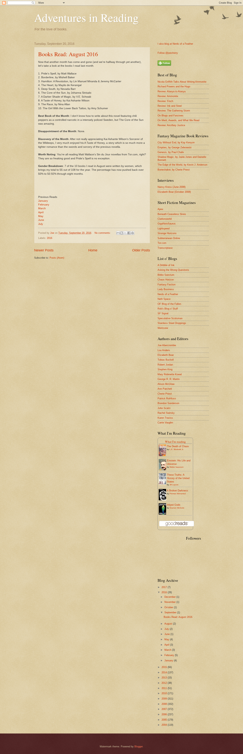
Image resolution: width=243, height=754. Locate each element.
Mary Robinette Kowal (170, 374)
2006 (165, 714)
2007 (165, 709)
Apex (160, 209)
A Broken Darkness (177, 490)
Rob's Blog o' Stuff (168, 308)
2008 (165, 704)
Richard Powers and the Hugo (174, 86)
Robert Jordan (165, 364)
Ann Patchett (165, 388)
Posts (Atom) (57, 257)
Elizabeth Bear (166, 355)
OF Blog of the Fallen (169, 303)
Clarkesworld (165, 218)
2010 (165, 693)
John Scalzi (164, 408)
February (44, 204)
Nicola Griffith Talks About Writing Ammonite (182, 81)
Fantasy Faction (166, 284)
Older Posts (141, 250)
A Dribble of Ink (166, 265)
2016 (49, 238)
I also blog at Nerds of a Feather (175, 43)
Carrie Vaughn (165, 422)
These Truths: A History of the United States (178, 478)
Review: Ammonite (168, 96)
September (170, 612)
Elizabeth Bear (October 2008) (174, 191)
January (43, 200)
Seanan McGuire (177, 508)
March (42, 208)
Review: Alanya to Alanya (171, 91)
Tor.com (162, 243)
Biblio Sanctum (166, 274)
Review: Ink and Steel (170, 105)
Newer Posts (44, 250)
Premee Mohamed (178, 494)
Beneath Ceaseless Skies (172, 214)
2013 (165, 677)
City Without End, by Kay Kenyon (176, 142)
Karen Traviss (165, 417)
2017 (165, 587)
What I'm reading (175, 442)
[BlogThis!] (122, 233)
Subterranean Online (169, 238)
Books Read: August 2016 (68, 54)
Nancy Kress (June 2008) (171, 187)
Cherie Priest (165, 393)
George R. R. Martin (169, 379)
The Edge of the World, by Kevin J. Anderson (182, 164)
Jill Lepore (174, 485)
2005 (165, 719)
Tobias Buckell (166, 359)
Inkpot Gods (173, 504)
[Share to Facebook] (129, 233)
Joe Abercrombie (167, 345)
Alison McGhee (166, 384)
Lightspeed (164, 228)
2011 (165, 688)
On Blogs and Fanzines (170, 115)
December (170, 596)
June (41, 220)
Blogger (138, 746)
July (40, 224)
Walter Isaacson (177, 467)
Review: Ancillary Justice (171, 125)
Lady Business (166, 289)
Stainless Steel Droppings (172, 323)
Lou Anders (164, 350)
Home (92, 250)
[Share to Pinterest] (132, 233)
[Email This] (118, 233)
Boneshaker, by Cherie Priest (174, 169)
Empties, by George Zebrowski (175, 147)
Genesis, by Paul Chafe (171, 152)
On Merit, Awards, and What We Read (178, 120)
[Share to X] (125, 233)
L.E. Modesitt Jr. (177, 449)
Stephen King (165, 369)
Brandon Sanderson (168, 403)
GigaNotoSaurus (167, 223)
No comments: (103, 232)
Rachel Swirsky (166, 412)
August (168, 623)
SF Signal (163, 313)
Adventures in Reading (86, 17)
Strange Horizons (167, 233)
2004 (165, 724)
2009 (165, 698)
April (41, 212)
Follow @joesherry (168, 52)
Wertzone (163, 328)
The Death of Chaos (178, 446)
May (41, 216)
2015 (165, 667)
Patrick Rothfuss (167, 398)
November (170, 602)
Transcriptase (165, 247)
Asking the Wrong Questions (173, 269)
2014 (165, 672)
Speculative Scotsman (170, 318)
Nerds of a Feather (168, 294)
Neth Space (164, 299)
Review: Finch (165, 101)
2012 (165, 682)
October (169, 607)
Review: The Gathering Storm (174, 110)
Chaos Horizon (166, 279)
